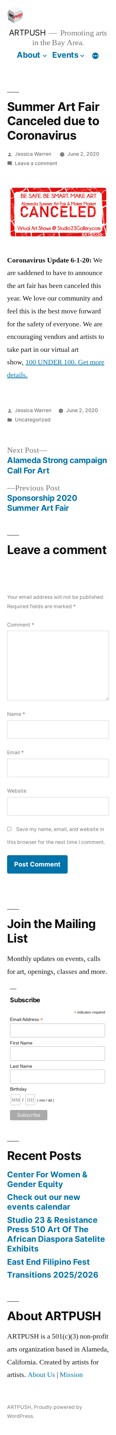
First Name (21, 1042)
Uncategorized (33, 420)
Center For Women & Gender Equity (47, 1179)
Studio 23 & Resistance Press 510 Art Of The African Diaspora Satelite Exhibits (56, 1234)
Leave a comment (36, 163)
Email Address (26, 1019)
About (28, 55)
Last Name (21, 1066)
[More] (95, 56)
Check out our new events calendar (43, 1202)
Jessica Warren (33, 154)
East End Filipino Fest (48, 1262)
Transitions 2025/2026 (52, 1275)
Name (16, 714)
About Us (41, 1374)
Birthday (18, 1089)
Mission (71, 1374)
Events (65, 55)
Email (15, 752)
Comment (20, 625)
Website (16, 791)
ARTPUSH (27, 32)
